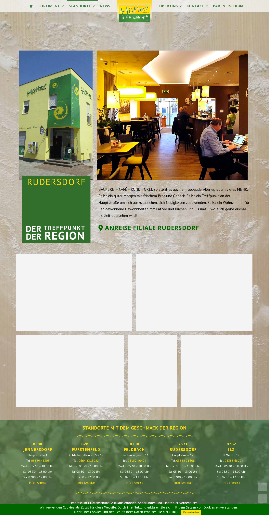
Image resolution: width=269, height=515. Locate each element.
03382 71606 (185, 460)
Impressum (79, 502)
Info (32, 483)
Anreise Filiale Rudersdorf (151, 228)
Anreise (41, 483)
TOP (262, 487)
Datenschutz (99, 502)
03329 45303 (40, 460)
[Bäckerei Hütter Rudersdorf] (74, 292)
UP (262, 498)
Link (173, 511)
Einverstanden (191, 512)
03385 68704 (234, 460)
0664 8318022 (89, 460)
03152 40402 (137, 460)
